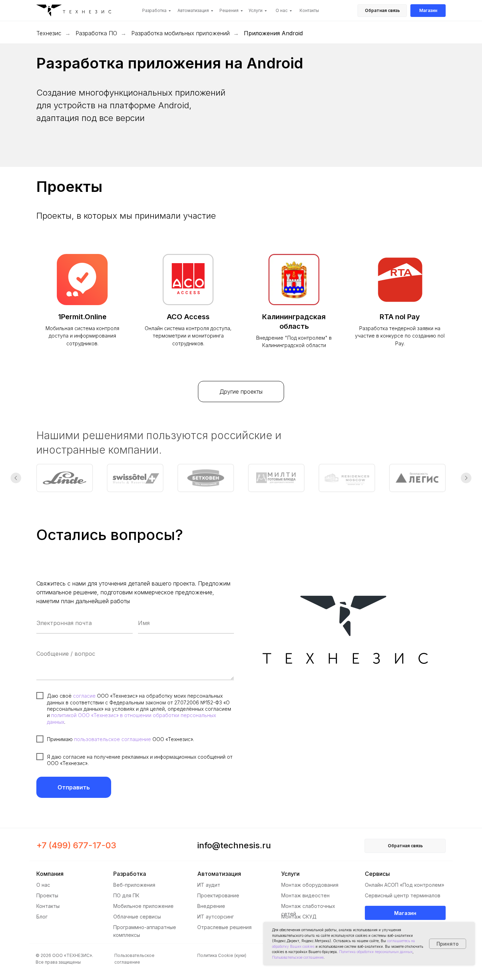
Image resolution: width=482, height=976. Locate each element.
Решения (229, 10)
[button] (382, 10)
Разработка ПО (96, 33)
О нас (282, 10)
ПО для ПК (126, 895)
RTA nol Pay (400, 317)
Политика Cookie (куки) (221, 955)
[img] (76, 11)
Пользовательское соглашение (298, 957)
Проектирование (218, 895)
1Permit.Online (82, 317)
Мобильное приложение (143, 906)
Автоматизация (193, 10)
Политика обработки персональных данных (375, 952)
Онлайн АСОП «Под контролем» (404, 885)
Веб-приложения (134, 885)
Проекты (47, 895)
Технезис (48, 33)
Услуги (255, 10)
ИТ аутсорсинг (215, 917)
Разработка (154, 10)
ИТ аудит (208, 885)
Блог (42, 917)
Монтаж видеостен (305, 895)
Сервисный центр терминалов (402, 895)
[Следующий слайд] (466, 478)
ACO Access (188, 317)
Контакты (309, 10)
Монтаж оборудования (309, 885)
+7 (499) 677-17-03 (76, 845)
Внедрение (211, 906)
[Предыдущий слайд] (16, 478)
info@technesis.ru (234, 845)
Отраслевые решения (224, 927)
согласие (84, 696)
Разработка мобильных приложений (180, 33)
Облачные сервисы (137, 917)
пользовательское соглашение (112, 739)
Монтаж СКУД (299, 917)
